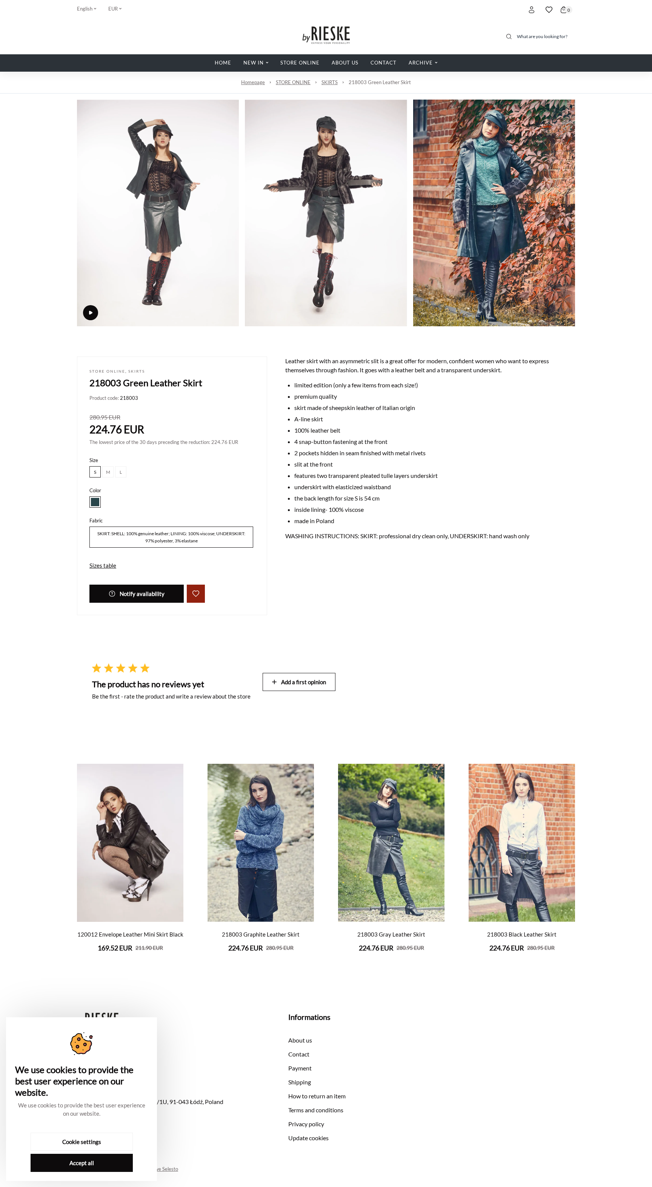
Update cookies (308, 1137)
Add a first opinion (303, 682)
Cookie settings (81, 1141)
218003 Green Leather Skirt (380, 82)
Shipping (299, 1082)
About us (300, 1040)
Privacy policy (306, 1123)
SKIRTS (329, 82)
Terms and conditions (315, 1109)
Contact (298, 1054)
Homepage (253, 82)
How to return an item (317, 1095)
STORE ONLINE (293, 82)
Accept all (81, 1162)
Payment (300, 1068)
